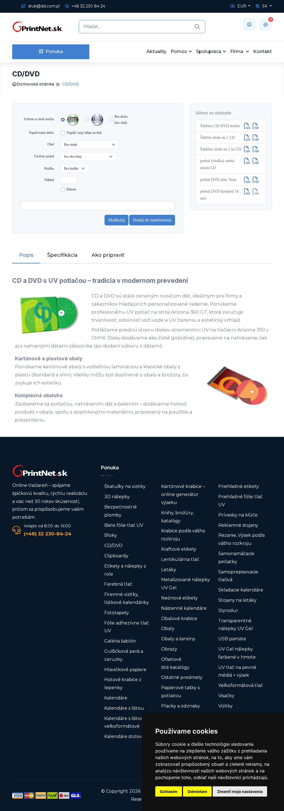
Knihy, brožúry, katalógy (177, 516)
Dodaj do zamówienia (152, 220)
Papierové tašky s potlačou (180, 691)
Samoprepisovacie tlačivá (238, 576)
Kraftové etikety (178, 549)
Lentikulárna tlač (180, 559)
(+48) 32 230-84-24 (47, 534)
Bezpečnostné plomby (120, 511)
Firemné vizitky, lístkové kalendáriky (126, 598)
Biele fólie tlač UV (123, 525)
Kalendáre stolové (124, 736)
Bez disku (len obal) (121, 120)
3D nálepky (117, 496)
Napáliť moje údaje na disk (84, 133)
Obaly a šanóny (178, 638)
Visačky (226, 695)
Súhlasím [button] (169, 791)
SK (264, 6)
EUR (241, 6)
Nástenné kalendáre (184, 608)
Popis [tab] (26, 255)
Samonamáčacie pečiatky (236, 557)
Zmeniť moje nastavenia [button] (240, 791)
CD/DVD (113, 545)
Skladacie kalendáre (240, 590)
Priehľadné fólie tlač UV (240, 500)
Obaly (167, 628)
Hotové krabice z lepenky (122, 683)
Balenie (71, 189)
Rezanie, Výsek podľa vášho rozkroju (241, 539)
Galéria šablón (120, 641)
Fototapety (116, 612)
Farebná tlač (118, 584)
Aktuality (156, 51)
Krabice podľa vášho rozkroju (183, 534)
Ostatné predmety (181, 677)
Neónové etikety (179, 598)
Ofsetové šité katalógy (176, 663)
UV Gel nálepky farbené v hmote (237, 653)
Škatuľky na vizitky (125, 486)
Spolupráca (208, 51)
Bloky (110, 535)
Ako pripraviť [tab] (108, 255)
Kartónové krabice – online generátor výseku (183, 494)
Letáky (168, 569)
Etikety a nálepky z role (125, 570)
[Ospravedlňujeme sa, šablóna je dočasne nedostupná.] (255, 191)
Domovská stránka (35, 84)
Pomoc (179, 51)
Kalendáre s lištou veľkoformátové (124, 722)
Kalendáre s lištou (124, 708)
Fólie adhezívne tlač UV (126, 627)
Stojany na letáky (237, 600)
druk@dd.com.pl (43, 6)
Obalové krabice (179, 618)
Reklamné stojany (238, 525)
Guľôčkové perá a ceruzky (123, 655)
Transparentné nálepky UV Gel (235, 624)
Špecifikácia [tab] (62, 255)
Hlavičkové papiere (125, 669)
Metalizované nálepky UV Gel (185, 583)
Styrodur (228, 610)
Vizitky (225, 706)
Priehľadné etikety (238, 486)
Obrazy (169, 649)
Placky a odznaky (180, 706)
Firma (237, 51)
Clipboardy (116, 555)
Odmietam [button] (197, 791)
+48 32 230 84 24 (87, 6)
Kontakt (262, 51)
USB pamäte (232, 638)
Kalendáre (115, 698)
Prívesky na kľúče (238, 515)
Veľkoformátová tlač (240, 685)
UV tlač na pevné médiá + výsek (237, 671)
